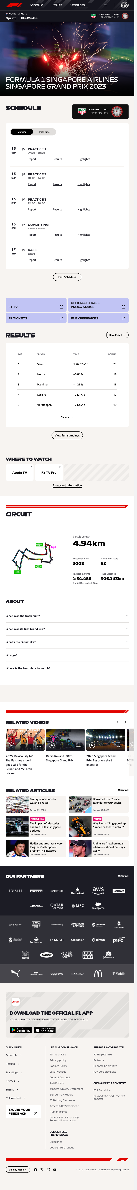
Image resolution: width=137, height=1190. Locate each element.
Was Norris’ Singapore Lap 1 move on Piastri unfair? (109, 825)
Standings (77, 5)
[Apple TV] (20, 472)
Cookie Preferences (62, 1148)
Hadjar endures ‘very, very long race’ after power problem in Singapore (46, 847)
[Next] (125, 722)
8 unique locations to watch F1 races (43, 801)
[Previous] (117, 722)
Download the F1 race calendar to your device (107, 801)
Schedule (36, 5)
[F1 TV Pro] (49, 472)
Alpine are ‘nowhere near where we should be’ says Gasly (109, 847)
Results (57, 5)
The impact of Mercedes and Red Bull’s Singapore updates (45, 827)
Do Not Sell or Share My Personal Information (64, 1119)
